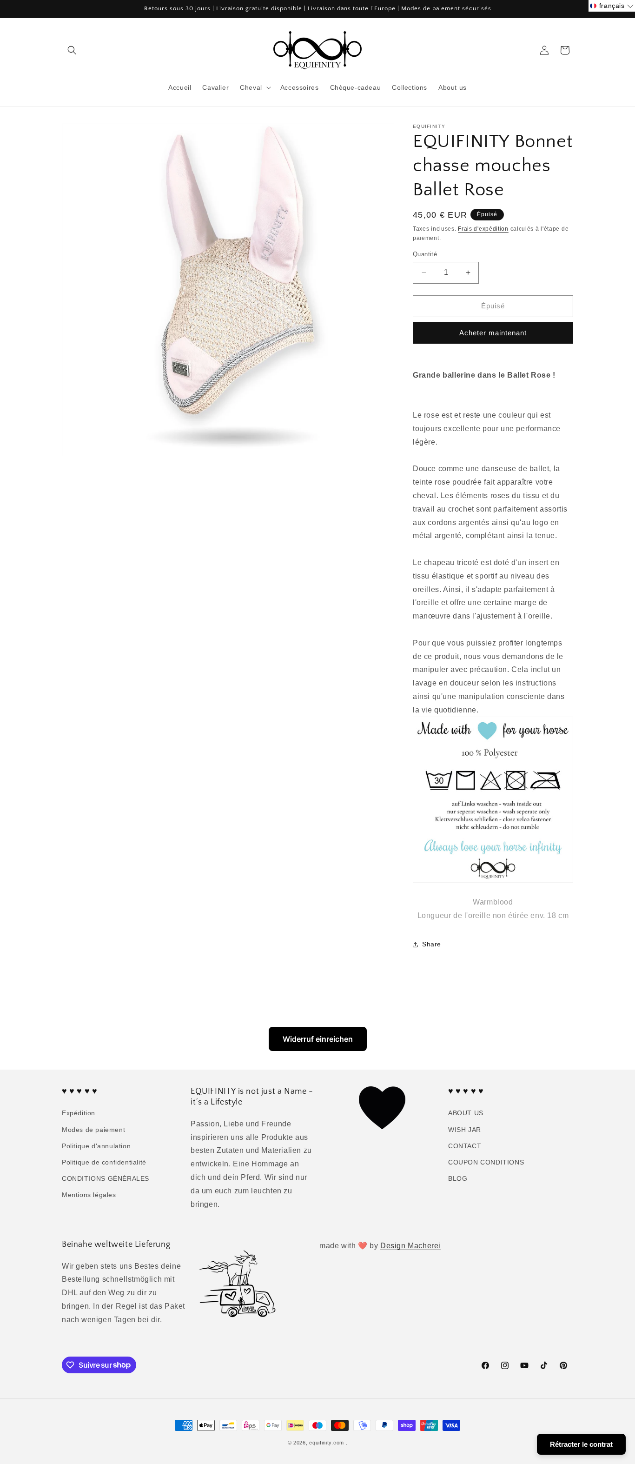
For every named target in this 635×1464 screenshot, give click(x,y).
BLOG (457, 1178)
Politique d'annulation (96, 1146)
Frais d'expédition (483, 229)
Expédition (78, 1113)
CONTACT (464, 1146)
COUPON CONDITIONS (486, 1162)
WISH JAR (464, 1129)
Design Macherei (410, 1246)
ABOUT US (465, 1113)
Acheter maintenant (493, 333)
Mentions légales (89, 1195)
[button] (72, 50)
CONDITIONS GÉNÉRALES (105, 1178)
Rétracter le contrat (581, 1444)
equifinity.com (326, 1442)
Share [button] (431, 944)
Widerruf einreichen (318, 1039)
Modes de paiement (93, 1129)
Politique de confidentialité (104, 1162)
